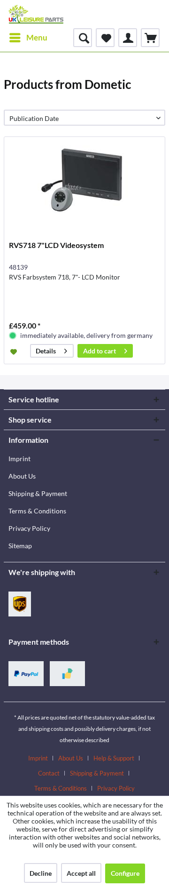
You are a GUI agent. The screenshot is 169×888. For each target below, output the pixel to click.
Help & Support (113, 758)
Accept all (81, 873)
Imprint (19, 459)
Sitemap (20, 546)
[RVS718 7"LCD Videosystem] (84, 184)
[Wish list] (105, 37)
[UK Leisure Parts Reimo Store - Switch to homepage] (35, 14)
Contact (49, 773)
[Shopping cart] (150, 37)
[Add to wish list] (14, 351)
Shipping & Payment (37, 493)
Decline (41, 873)
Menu (36, 37)
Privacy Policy (29, 528)
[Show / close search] (82, 37)
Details (46, 351)
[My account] (127, 37)
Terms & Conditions (37, 511)
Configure (125, 873)
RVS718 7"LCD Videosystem (56, 244)
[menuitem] (28, 37)
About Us (22, 476)
